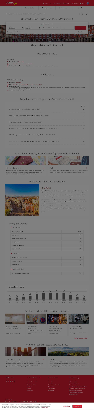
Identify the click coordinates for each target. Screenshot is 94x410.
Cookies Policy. (45, 407)
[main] (47, 406)
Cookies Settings (66, 406)
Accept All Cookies (77, 406)
